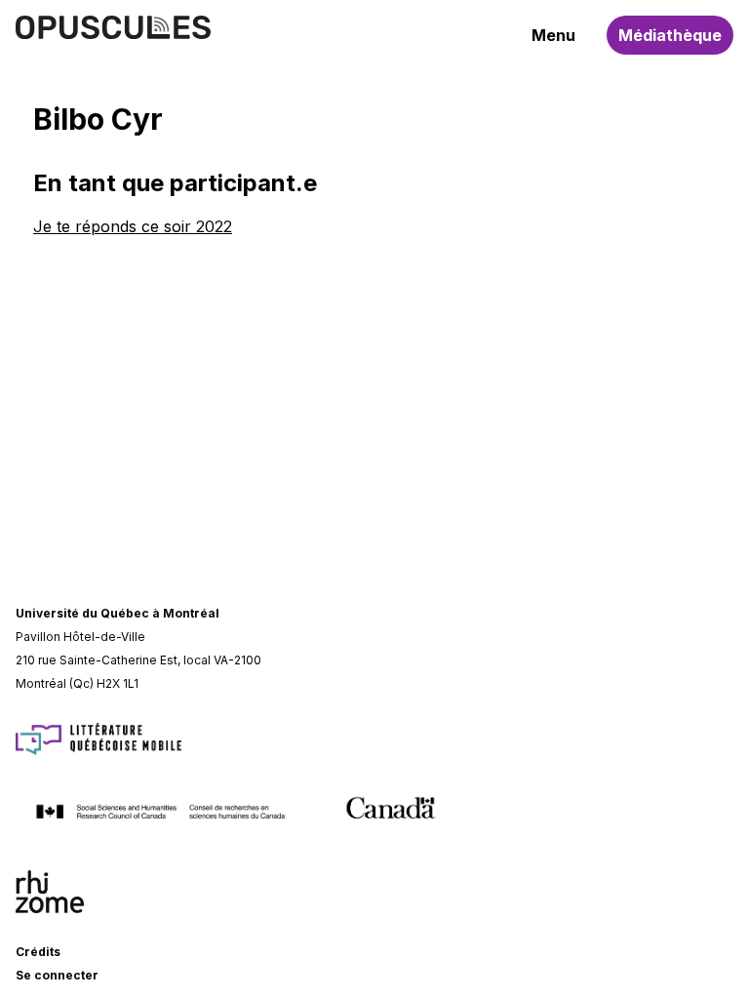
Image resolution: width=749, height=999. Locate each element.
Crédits (38, 951)
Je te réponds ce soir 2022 (132, 226)
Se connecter (57, 975)
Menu (553, 35)
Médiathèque (670, 35)
